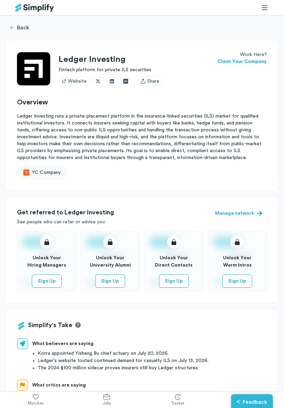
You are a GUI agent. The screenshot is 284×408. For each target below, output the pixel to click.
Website (77, 81)
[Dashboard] (34, 7)
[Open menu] (264, 7)
